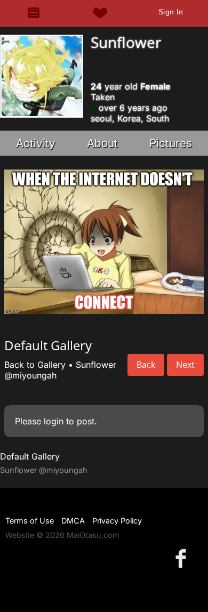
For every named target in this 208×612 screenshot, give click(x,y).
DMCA (73, 520)
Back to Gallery (35, 364)
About (102, 143)
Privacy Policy (117, 520)
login (53, 421)
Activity (35, 143)
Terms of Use (29, 520)
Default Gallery (30, 456)
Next (185, 365)
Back (146, 365)
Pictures (170, 143)
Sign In (170, 11)
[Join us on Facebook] (183, 558)
